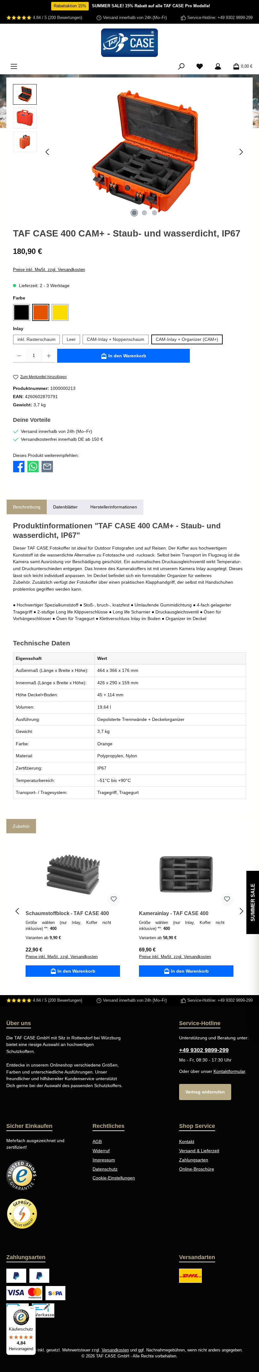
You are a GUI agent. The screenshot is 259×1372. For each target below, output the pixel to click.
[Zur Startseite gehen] (129, 42)
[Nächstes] (241, 152)
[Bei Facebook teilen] (19, 466)
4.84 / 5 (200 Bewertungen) (57, 17)
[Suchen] (181, 66)
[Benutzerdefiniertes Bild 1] (22, 1176)
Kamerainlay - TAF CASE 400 (173, 913)
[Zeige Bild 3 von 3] (154, 212)
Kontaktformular (229, 1071)
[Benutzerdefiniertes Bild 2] (22, 1214)
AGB (97, 1141)
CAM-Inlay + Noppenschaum (115, 339)
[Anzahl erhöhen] (49, 356)
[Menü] (13, 66)
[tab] (27, 507)
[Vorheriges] (47, 152)
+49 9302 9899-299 (235, 17)
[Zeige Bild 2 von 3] (144, 212)
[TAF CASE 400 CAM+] (144, 152)
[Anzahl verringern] (19, 356)
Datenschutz (105, 1169)
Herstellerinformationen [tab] (113, 506)
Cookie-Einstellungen (114, 1177)
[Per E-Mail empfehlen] (47, 466)
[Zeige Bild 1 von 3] (134, 212)
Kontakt (186, 1141)
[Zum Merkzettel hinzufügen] (113, 899)
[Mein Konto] (218, 66)
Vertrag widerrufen (205, 1091)
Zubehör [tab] (21, 826)
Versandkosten (115, 1350)
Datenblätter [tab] (65, 506)
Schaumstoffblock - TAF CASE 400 (67, 913)
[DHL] (190, 1276)
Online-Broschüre (196, 1169)
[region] (129, 152)
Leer (71, 339)
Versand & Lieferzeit (199, 1150)
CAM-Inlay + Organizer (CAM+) (187, 339)
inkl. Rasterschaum (36, 339)
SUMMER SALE (253, 902)
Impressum (104, 1159)
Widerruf (101, 1150)
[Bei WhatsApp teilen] (33, 466)
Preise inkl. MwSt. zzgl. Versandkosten (49, 270)
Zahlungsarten (193, 1159)
